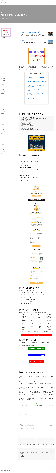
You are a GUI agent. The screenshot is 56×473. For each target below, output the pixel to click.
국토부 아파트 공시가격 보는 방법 (36, 355)
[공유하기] (23, 415)
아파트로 (1, 0)
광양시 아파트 (3, 91)
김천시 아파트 (3, 100)
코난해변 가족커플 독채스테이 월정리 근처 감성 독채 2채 (32, 32)
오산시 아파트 (3, 135)
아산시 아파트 (3, 122)
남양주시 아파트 (3, 104)
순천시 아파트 (3, 118)
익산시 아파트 (3, 142)
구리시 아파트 (3, 95)
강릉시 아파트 (3, 82)
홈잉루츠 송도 (23, 40)
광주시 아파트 (3, 93)
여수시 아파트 (3, 133)
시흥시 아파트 (3, 120)
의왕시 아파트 (3, 138)
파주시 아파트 (3, 151)
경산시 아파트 (3, 86)
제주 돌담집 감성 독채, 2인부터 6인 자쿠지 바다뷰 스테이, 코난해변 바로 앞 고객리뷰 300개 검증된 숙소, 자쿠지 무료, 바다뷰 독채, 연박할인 (33, 35)
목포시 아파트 (3, 109)
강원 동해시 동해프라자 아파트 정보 (26, 425)
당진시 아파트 (3, 106)
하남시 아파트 (3, 153)
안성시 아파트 (3, 127)
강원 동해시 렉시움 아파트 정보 (25, 422)
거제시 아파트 (3, 84)
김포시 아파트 (3, 102)
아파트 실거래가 (3, 80)
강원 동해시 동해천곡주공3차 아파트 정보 (27, 426)
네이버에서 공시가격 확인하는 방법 (36, 348)
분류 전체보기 (3, 78)
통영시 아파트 (3, 149)
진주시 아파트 (3, 144)
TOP (54, 469)
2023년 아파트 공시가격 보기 (36, 361)
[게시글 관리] (24, 415)
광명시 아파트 (3, 89)
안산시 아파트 (3, 126)
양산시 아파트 (3, 129)
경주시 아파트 (3, 87)
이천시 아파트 (3, 140)
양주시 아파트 (3, 131)
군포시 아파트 (3, 98)
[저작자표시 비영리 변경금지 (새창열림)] (32, 415)
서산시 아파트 (3, 115)
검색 (51, 2)
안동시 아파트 (3, 124)
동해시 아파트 (22, 420)
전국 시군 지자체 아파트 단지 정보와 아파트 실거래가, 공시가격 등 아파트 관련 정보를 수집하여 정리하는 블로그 (35, 453)
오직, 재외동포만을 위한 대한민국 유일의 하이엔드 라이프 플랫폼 (33, 42)
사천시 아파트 (3, 113)
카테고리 (6, 2)
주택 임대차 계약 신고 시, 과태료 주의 (35, 100)
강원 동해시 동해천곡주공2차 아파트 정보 (27, 428)
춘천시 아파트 (3, 146)
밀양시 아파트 (3, 111)
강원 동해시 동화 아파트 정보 (25, 424)
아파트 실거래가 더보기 (36, 335)
